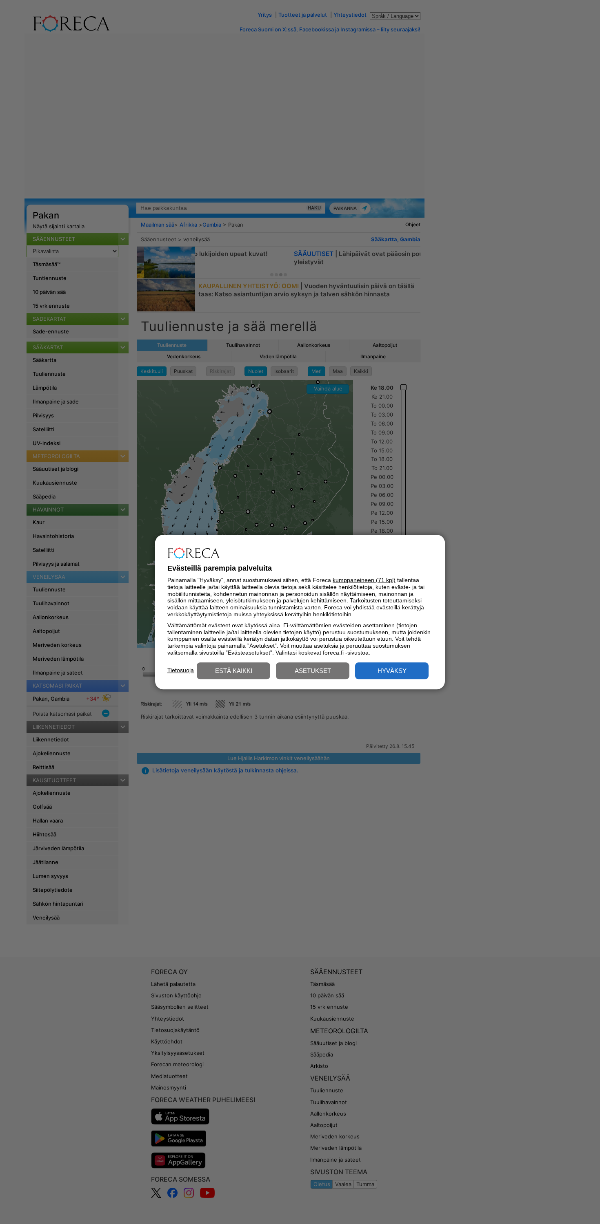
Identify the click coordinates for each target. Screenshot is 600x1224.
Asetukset (313, 670)
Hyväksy (392, 670)
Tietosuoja (180, 670)
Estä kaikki (233, 670)
